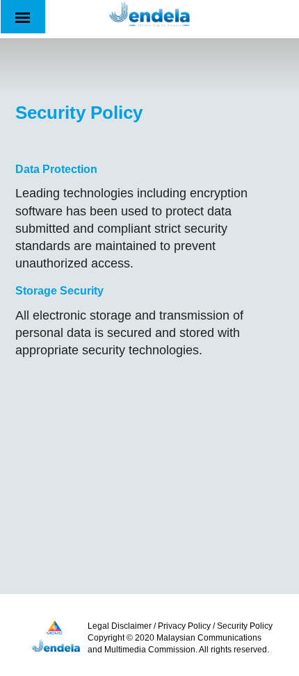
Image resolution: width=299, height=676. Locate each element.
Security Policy (245, 626)
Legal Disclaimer (120, 626)
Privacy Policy (184, 626)
